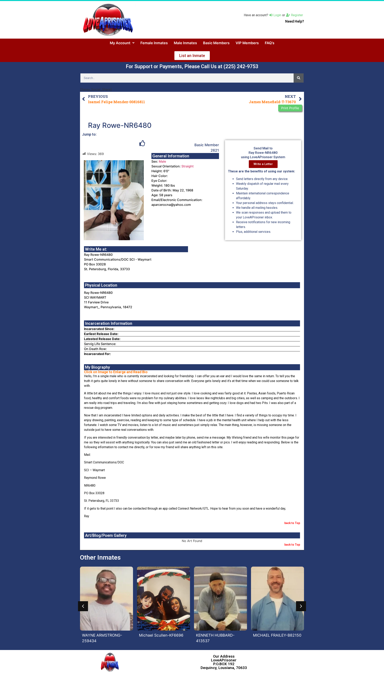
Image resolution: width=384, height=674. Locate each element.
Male (162, 161)
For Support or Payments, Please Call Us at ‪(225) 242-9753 (192, 66)
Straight (187, 166)
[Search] (299, 78)
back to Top (292, 523)
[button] (83, 606)
